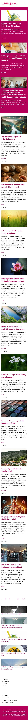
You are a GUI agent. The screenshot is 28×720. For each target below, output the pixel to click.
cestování (3, 38)
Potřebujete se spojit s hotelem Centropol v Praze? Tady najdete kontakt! (13, 58)
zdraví (2, 107)
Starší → (24, 599)
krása (2, 204)
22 (18, 599)
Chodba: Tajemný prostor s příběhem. (13, 614)
